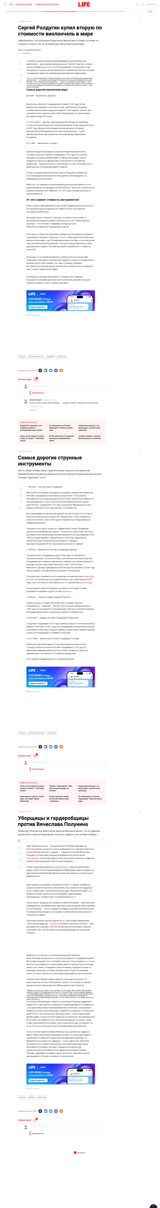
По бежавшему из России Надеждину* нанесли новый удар (60, 427)
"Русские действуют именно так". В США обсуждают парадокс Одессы (60, 1163)
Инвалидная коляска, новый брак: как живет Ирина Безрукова (32, 798)
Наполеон (66, 591)
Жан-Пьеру (87, 582)
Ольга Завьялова (34, 1088)
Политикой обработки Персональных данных (60, 11)
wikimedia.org (27, 53)
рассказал (55, 923)
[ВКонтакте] (56, 370)
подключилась (61, 867)
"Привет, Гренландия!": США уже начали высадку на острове (60, 788)
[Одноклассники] (61, 370)
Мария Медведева (34, 315)
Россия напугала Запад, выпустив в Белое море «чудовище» (59, 798)
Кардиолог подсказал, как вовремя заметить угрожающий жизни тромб (31, 427)
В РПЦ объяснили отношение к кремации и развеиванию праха (62, 438)
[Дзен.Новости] (40, 370)
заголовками (32, 858)
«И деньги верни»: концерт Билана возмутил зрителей (89, 437)
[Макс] (45, 370)
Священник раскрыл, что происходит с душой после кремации (89, 427)
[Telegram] (51, 370)
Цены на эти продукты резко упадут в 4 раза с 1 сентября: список (32, 438)
